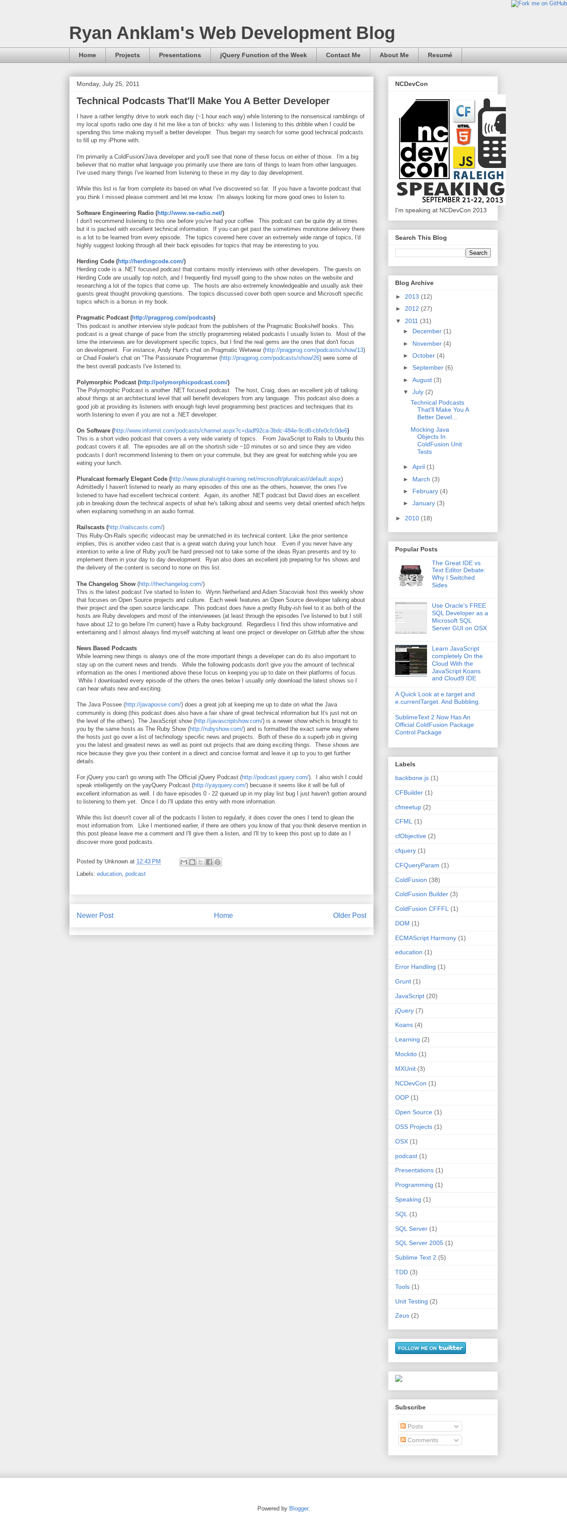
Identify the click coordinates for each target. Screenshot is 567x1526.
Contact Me (343, 55)
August (423, 379)
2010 (413, 518)
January (424, 503)
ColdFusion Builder (421, 894)
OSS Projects (413, 1126)
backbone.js (412, 777)
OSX (401, 1141)
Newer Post (95, 915)
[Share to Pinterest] (217, 862)
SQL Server (411, 1228)
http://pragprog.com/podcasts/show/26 (270, 358)
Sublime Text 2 (415, 1257)
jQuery (404, 1010)
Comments (422, 1440)
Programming (414, 1184)
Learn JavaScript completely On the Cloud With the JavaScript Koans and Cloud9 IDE (457, 663)
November (427, 343)
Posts (414, 1426)
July (418, 391)
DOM (402, 923)
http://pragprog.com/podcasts (173, 317)
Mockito (406, 1054)
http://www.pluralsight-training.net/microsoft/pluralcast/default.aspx (256, 479)
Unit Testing (411, 1301)
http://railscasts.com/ (135, 527)
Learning (407, 1039)
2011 (412, 320)
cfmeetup (408, 807)
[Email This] (183, 862)
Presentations (180, 55)
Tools (402, 1286)
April (419, 466)
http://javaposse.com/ (153, 704)
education (109, 873)
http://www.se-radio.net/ (189, 213)
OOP (402, 1097)
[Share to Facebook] (209, 862)
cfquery (405, 850)
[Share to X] (200, 862)
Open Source (413, 1112)
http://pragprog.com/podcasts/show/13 (314, 350)
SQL (401, 1214)
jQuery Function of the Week (263, 55)
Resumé (440, 55)
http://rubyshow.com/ (216, 729)
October (424, 355)
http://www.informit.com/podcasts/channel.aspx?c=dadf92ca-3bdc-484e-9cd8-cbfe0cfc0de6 (230, 430)
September (428, 367)
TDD (401, 1272)
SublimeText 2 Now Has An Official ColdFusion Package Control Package (434, 725)
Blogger (298, 1508)
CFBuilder (409, 792)
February (426, 491)
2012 (413, 308)
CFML (403, 821)
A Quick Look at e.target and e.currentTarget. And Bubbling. (437, 698)
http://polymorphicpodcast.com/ (184, 382)
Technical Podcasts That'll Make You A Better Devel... (440, 410)
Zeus (402, 1315)
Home (87, 55)
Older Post (349, 915)
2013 (413, 296)
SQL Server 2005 (419, 1242)
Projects (127, 55)
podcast (135, 873)
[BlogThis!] (192, 862)
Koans (404, 1024)
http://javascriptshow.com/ (229, 721)
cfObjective (410, 835)
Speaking (408, 1199)
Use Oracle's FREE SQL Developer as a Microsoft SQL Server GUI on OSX (460, 616)
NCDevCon (411, 1083)
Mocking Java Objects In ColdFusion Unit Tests (436, 440)
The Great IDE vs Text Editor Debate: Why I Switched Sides (458, 574)
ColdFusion (411, 879)
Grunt (403, 981)
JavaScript (409, 995)
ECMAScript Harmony (425, 937)
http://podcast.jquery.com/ (275, 777)
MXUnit (405, 1068)
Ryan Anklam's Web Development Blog (232, 33)
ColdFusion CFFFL (422, 908)
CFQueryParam (417, 865)
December (427, 331)
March (422, 479)
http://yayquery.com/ (220, 785)
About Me (394, 55)
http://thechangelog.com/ (171, 584)
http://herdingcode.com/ (151, 261)
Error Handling (415, 966)
